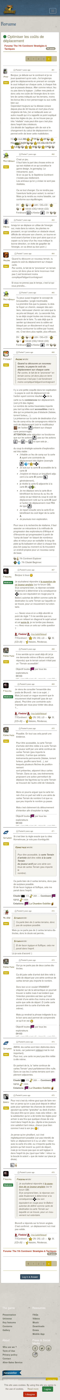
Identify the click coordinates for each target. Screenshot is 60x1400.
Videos (36, 1318)
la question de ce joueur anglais (36, 1185)
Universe (7, 1318)
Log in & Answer (30, 1276)
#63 (53, 220)
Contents (7, 1326)
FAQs (35, 1314)
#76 (53, 1172)
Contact (7, 1358)
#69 (53, 684)
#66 (53, 352)
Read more (33, 1388)
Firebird (7, 577)
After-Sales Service (12, 1362)
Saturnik (7, 838)
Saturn (17, 918)
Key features (9, 1322)
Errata (36, 1330)
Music (36, 1322)
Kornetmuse (8, 656)
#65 (53, 292)
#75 (53, 1095)
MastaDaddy (9, 161)
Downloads (38, 1326)
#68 (53, 649)
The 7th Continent (23, 45)
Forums (8, 45)
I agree (47, 1389)
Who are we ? (10, 1346)
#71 (53, 831)
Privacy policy (10, 1354)
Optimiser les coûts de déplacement (23, 38)
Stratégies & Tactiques (44, 1251)
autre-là (25, 622)
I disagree (30, 1394)
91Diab (6, 227)
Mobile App (39, 1333)
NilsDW (6, 918)
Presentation (9, 1314)
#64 (53, 253)
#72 (53, 911)
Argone (6, 260)
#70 (53, 728)
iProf (5, 77)
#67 (53, 570)
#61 (53, 70)
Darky (6, 1102)
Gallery (6, 1330)
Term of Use (9, 1350)
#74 (53, 1041)
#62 (53, 154)
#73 (53, 960)
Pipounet (7, 359)
